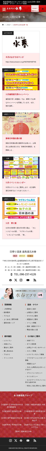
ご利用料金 (8, 309)
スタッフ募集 (31, 351)
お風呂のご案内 (32, 312)
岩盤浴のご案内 (32, 319)
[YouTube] (28, 441)
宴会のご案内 (8, 347)
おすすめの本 (8, 33)
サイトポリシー (32, 376)
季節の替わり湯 (32, 330)
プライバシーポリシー (34, 373)
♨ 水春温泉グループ (23, 395)
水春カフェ (8, 344)
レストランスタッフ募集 (35, 354)
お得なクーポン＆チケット (36, 347)
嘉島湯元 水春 (23, 431)
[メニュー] (42, 8)
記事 (7, 158)
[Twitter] (16, 281)
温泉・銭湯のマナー (34, 326)
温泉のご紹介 (31, 309)
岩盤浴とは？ (31, 364)
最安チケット (34, 11)
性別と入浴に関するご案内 (36, 386)
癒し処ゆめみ (8, 351)
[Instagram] (21, 281)
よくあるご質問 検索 (11, 319)
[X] (16, 441)
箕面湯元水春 (11, 411)
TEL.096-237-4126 (25, 274)
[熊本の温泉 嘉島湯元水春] (14, 10)
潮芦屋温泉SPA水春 (11, 418)
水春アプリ (31, 340)
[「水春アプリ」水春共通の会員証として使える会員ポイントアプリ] (23, 293)
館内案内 (7, 312)
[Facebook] (10, 281)
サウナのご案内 (32, 316)
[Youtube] (28, 281)
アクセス (7, 316)
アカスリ (7, 354)
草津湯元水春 (11, 425)
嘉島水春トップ (9, 323)
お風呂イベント (8, 70)
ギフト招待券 (31, 344)
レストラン (8, 340)
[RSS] (35, 281)
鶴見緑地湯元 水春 (34, 404)
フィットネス (8, 358)
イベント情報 (31, 323)
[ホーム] (3, 24)
